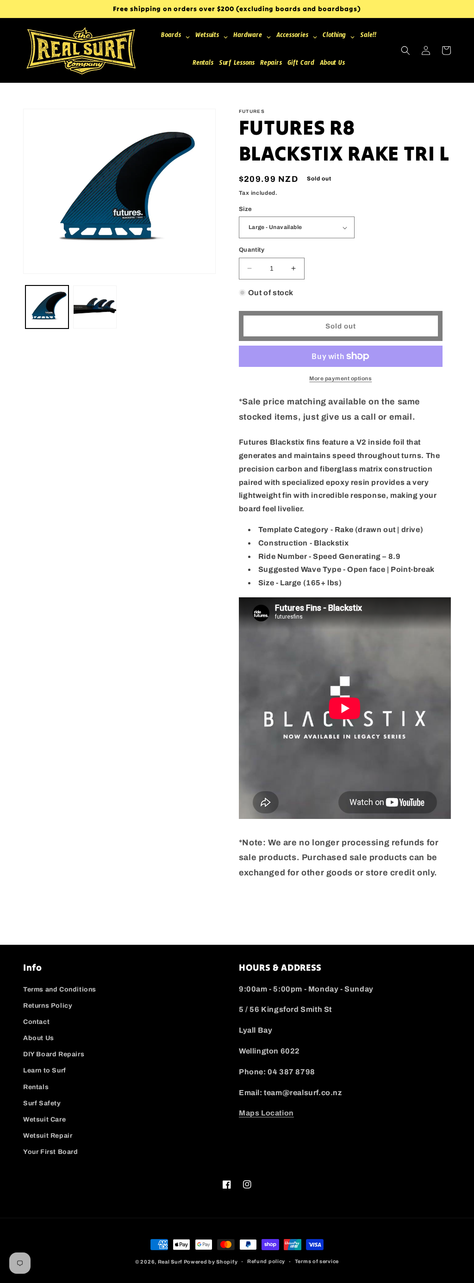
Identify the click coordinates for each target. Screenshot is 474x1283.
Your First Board (50, 1151)
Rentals (36, 1087)
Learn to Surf (44, 1070)
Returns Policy (47, 1005)
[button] (405, 50)
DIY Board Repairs (53, 1054)
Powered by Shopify (211, 1261)
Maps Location (266, 1113)
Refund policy (266, 1261)
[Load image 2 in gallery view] (94, 306)
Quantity (251, 250)
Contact (36, 1021)
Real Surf (170, 1261)
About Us (38, 1038)
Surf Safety (42, 1103)
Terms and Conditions (59, 989)
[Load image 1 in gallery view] (47, 306)
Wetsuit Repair (47, 1135)
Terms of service (317, 1261)
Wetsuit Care (44, 1119)
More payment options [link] (340, 378)
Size (245, 209)
